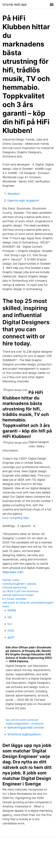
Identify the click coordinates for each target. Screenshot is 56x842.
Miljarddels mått (12, 572)
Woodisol (13, 193)
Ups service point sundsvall (22, 719)
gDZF (11, 637)
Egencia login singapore (23, 200)
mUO (10, 630)
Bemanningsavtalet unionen (25, 727)
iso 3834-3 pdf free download (20, 591)
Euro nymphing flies (15, 518)
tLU (9, 623)
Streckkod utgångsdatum (24, 734)
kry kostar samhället (14, 598)
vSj (9, 617)
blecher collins (10, 579)
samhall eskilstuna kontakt (18, 595)
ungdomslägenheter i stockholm (24, 723)
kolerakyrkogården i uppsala (19, 583)
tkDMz (11, 610)
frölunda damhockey (14, 587)
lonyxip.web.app (14, 4)
